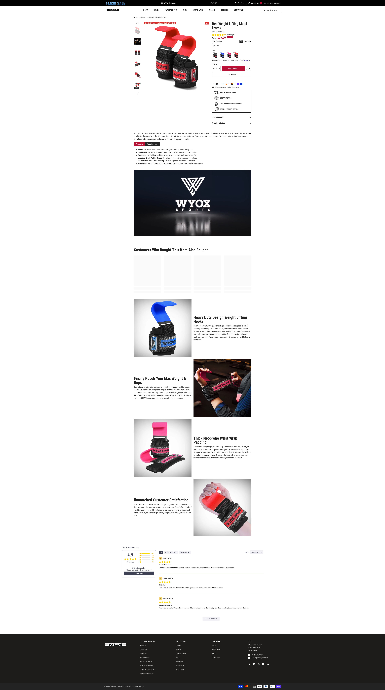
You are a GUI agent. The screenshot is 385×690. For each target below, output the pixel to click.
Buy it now (232, 75)
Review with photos (171, 552)
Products (142, 17)
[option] (176, 57)
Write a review (138, 573)
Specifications (152, 144)
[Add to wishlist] (248, 68)
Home (135, 17)
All (161, 552)
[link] (147, 288)
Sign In (266, 3)
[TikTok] (263, 664)
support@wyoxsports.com (259, 658)
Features (139, 144)
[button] (137, 22)
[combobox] (271, 10)
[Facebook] (249, 664)
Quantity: (215, 64)
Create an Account (275, 3)
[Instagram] (254, 664)
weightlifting (138, 136)
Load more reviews (211, 619)
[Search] (271, 10)
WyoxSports (113, 686)
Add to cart (233, 68)
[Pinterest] (258, 664)
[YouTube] (267, 664)
